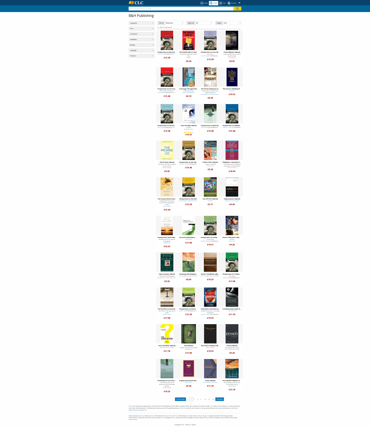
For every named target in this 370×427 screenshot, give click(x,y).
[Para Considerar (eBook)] (167, 333)
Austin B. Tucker (167, 314)
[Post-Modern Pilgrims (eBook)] (232, 368)
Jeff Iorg (189, 57)
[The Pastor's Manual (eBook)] (210, 333)
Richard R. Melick (231, 167)
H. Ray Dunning (205, 127)
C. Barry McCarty (232, 310)
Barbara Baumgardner (189, 92)
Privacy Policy (133, 419)
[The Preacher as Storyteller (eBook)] (167, 297)
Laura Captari (235, 200)
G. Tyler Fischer (205, 56)
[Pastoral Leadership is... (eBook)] (188, 225)
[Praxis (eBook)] (210, 368)
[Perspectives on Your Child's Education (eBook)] (210, 40)
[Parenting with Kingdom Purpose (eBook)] (188, 262)
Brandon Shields (205, 241)
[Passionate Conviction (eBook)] (210, 297)
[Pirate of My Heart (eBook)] (232, 225)
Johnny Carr (228, 200)
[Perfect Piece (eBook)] (210, 150)
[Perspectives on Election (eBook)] (167, 40)
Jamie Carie (232, 241)
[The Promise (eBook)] (167, 150)
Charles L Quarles (206, 314)
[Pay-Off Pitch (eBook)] (210, 187)
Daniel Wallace (183, 200)
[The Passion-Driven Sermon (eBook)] (167, 187)
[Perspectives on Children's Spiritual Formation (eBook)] (232, 113)
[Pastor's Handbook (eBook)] (210, 262)
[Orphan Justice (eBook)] (232, 187)
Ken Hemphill (182, 276)
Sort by (161, 23)
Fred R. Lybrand (167, 387)
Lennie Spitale (232, 57)
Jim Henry (232, 90)
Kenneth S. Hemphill (192, 276)
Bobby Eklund (226, 277)
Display (219, 23)
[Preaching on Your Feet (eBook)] (167, 368)
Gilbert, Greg (235, 349)
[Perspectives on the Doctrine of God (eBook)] (167, 113)
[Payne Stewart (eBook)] (167, 262)
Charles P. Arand (183, 164)
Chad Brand (161, 92)
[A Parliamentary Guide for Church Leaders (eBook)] (232, 297)
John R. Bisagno (205, 276)
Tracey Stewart (169, 277)
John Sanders (175, 127)
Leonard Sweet (232, 386)
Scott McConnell (213, 94)
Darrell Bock (191, 200)
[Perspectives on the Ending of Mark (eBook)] (188, 187)
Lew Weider (171, 347)
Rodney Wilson (205, 94)
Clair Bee (210, 200)
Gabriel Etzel (214, 382)
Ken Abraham (161, 277)
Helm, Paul (160, 127)
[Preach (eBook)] (232, 333)
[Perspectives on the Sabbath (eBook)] (188, 150)
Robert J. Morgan (166, 167)
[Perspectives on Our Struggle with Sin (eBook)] (167, 77)
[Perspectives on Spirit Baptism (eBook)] (210, 113)
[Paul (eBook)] (188, 333)
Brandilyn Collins (188, 129)
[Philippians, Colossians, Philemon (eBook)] (232, 150)
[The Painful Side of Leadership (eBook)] (188, 40)
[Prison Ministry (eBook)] (232, 40)
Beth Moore (167, 242)
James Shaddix (167, 206)
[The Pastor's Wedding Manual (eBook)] (232, 77)
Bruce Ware (161, 54)
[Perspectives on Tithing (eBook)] (232, 262)
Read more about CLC (140, 410)
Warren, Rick (213, 276)
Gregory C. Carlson (228, 127)
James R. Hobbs (210, 347)
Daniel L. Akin (182, 310)
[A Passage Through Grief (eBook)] (188, 77)
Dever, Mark (228, 349)
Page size (191, 23)
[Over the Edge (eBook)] (188, 113)
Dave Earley (188, 239)
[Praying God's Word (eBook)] (167, 225)
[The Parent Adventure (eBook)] (210, 77)
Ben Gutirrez (163, 347)
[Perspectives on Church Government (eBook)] (188, 297)
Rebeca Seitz (210, 166)
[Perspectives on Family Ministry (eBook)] (210, 225)
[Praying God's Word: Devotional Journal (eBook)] (188, 368)
